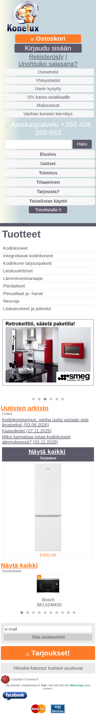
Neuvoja (11, 301)
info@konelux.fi (30, 685)
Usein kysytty (48, 88)
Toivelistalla (48, 209)
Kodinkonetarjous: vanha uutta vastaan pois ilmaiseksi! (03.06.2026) (45, 422)
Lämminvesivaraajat (23, 278)
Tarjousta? (48, 191)
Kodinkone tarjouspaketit (27, 263)
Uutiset (48, 163)
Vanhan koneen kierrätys (48, 113)
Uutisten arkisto (24, 408)
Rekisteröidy (46, 56)
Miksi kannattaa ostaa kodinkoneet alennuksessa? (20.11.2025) (36, 439)
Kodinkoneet (15, 248)
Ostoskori (49, 38)
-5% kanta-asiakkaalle (48, 97)
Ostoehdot (48, 72)
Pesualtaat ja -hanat (23, 293)
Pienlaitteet (14, 286)
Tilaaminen (48, 182)
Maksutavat (48, 105)
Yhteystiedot (48, 80)
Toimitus (48, 172)
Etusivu (48, 154)
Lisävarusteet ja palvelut (27, 308)
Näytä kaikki (47, 451)
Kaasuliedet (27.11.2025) (27, 430)
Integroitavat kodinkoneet (28, 255)
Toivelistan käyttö (48, 201)
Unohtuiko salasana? (48, 63)
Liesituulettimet (18, 270)
